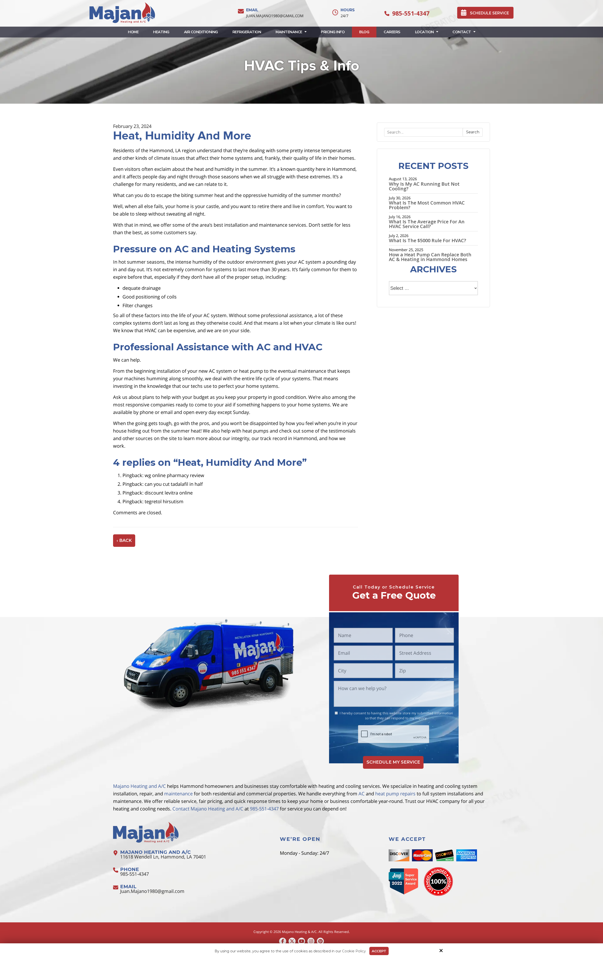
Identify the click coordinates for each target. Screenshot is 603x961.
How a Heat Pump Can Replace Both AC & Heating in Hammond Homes (430, 257)
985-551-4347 (410, 13)
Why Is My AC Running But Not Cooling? (424, 186)
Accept (379, 951)
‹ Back (124, 540)
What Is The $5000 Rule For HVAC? (427, 240)
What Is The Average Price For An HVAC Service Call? (426, 224)
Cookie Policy (354, 951)
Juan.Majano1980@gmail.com (274, 15)
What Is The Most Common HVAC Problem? (427, 205)
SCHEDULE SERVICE (489, 13)
